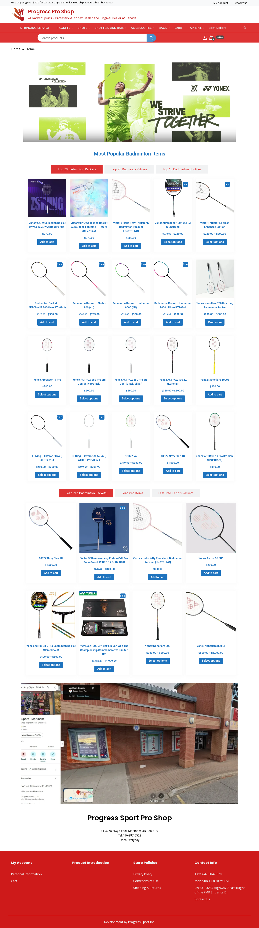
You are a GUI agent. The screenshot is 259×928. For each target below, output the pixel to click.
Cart (14, 881)
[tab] (77, 169)
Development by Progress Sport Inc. (129, 922)
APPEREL (196, 28)
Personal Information (26, 874)
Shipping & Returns (147, 888)
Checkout (241, 3)
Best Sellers (217, 28)
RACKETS (63, 28)
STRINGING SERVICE (34, 28)
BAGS (163, 28)
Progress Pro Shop (51, 11)
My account (220, 3)
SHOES (82, 28)
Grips (178, 28)
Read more (215, 322)
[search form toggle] (244, 27)
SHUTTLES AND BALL (109, 28)
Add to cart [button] (47, 242)
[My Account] (205, 37)
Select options (173, 242)
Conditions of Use (146, 881)
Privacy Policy (142, 874)
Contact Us (202, 899)
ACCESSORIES (141, 28)
